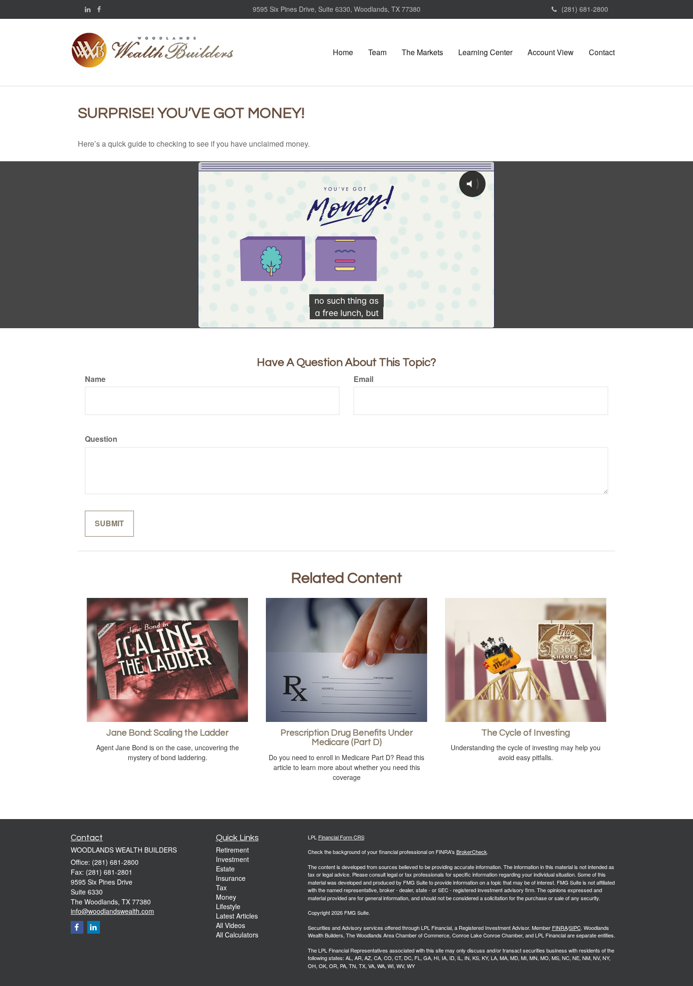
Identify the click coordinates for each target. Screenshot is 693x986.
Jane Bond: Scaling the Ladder (168, 733)
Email (363, 379)
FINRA (560, 927)
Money (226, 897)
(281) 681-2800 (584, 9)
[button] (377, 52)
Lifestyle (228, 906)
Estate (225, 868)
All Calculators (237, 934)
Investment (232, 859)
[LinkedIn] (88, 9)
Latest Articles (237, 915)
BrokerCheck (471, 851)
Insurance (231, 878)
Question (101, 439)
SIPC (575, 927)
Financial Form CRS (341, 837)
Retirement (232, 849)
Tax (221, 887)
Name (95, 379)
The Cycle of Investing (525, 733)
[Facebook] (99, 9)
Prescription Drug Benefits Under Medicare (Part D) (346, 738)
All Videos (230, 925)
